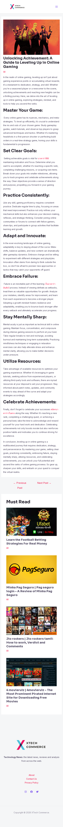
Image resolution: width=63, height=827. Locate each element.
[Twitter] (37, 792)
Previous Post (19, 483)
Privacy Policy (31, 782)
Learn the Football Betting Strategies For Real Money (26, 541)
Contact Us (31, 779)
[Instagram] (25, 792)
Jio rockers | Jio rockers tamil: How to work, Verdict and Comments (29, 642)
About (31, 775)
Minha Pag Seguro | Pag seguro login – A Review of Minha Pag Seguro (30, 591)
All (4, 72)
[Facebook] (31, 792)
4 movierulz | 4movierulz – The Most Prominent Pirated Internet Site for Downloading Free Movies (31, 695)
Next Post (44, 482)
